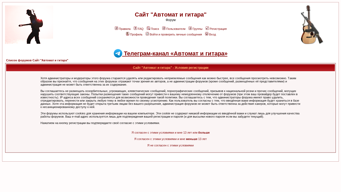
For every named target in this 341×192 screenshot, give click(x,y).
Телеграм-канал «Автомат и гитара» (175, 53)
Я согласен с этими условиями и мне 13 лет (170, 139)
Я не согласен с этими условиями (170, 145)
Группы (197, 28)
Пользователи (175, 28)
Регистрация (218, 28)
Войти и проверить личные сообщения (176, 34)
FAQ (141, 28)
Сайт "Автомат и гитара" (170, 14)
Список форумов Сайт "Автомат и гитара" (37, 60)
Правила (125, 28)
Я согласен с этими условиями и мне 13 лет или (171, 132)
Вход (212, 34)
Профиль (136, 34)
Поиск (155, 28)
